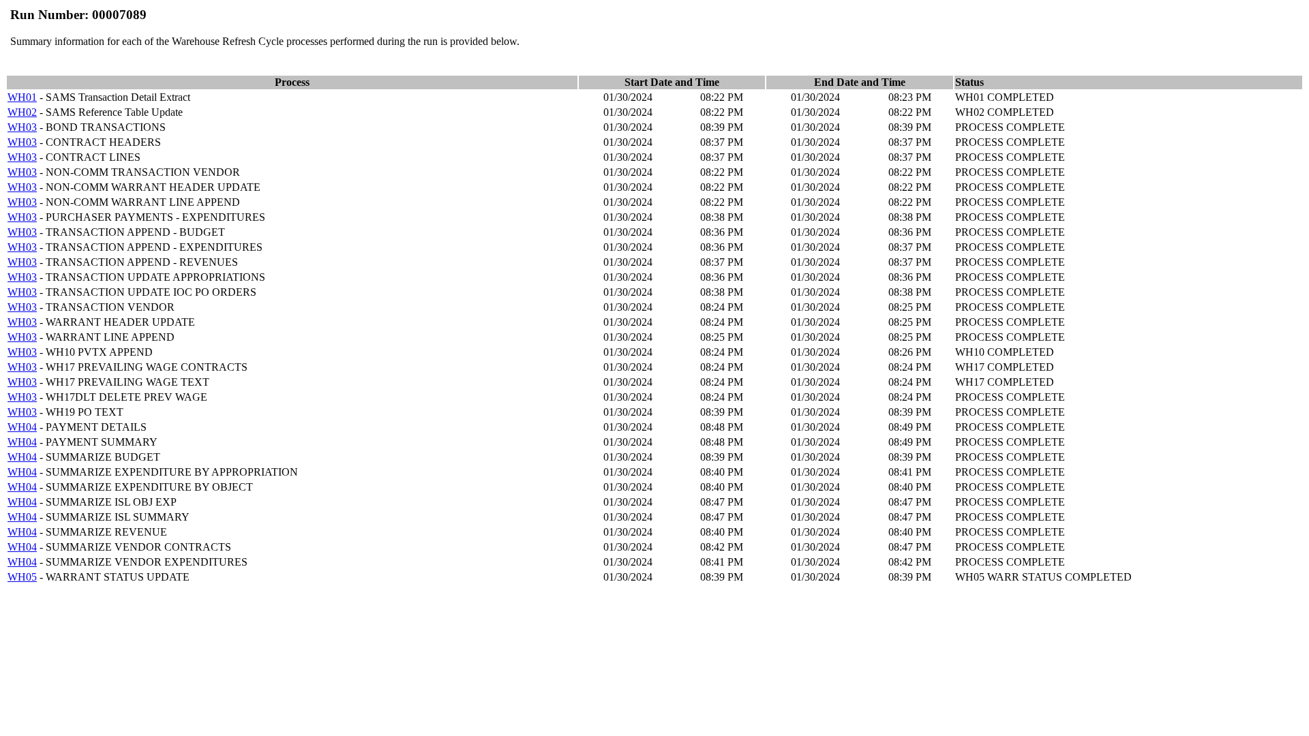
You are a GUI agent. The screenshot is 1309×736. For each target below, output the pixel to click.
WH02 (22, 112)
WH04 (22, 427)
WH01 (22, 97)
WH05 (22, 577)
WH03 (22, 127)
